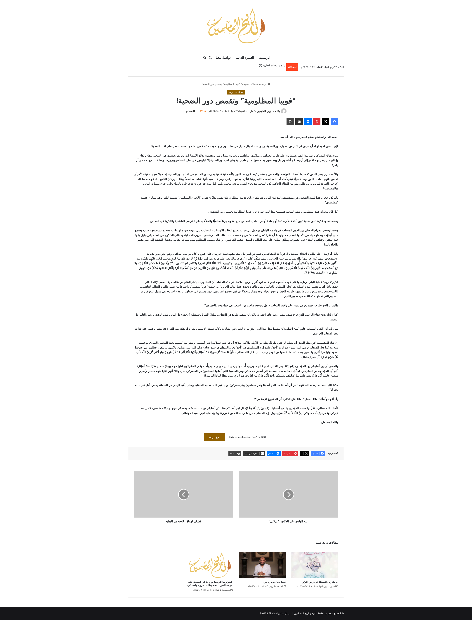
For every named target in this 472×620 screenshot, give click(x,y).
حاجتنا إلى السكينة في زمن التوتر (320, 581)
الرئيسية (264, 57)
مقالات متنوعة (249, 84)
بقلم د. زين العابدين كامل (265, 111)
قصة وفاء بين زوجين (274, 581)
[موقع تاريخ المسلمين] (236, 25)
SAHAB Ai (265, 613)
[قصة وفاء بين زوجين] (262, 565)
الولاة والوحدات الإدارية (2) (272, 65)
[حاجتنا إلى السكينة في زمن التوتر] (314, 565)
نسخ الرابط (214, 437)
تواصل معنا (223, 57)
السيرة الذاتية (245, 57)
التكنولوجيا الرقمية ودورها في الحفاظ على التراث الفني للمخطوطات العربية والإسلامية (209, 583)
